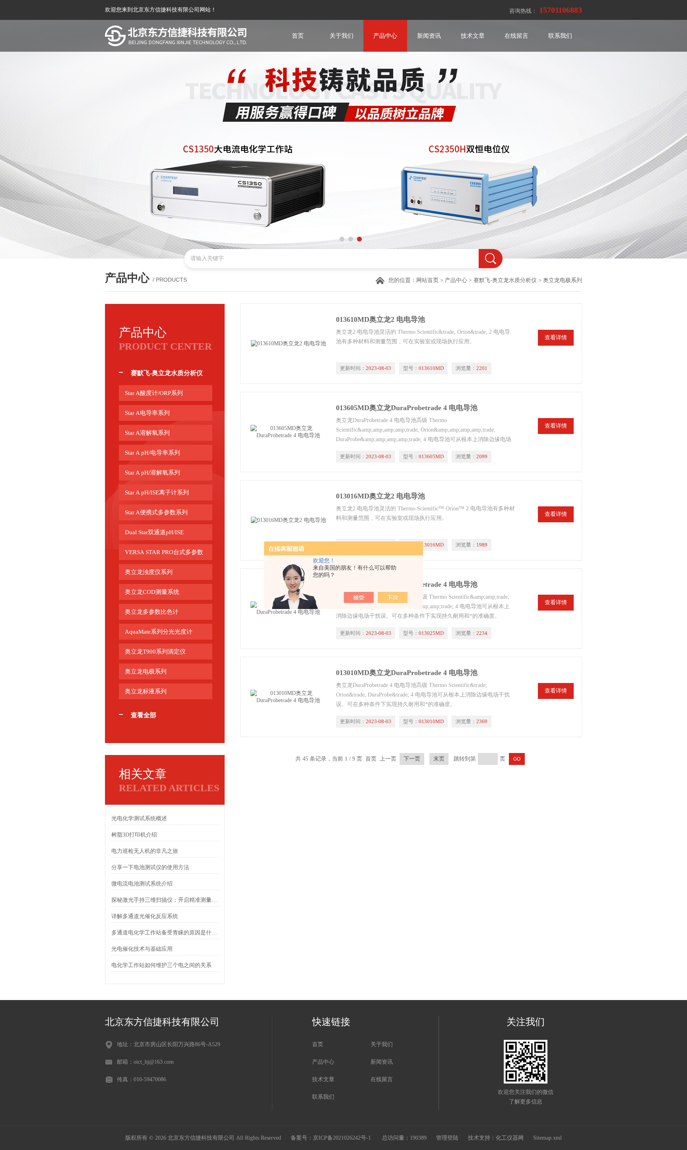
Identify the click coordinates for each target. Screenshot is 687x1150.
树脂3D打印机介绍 (134, 835)
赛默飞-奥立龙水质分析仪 (505, 280)
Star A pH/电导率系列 (152, 452)
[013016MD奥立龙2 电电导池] (288, 520)
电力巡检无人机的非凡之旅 (144, 851)
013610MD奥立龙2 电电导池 (380, 319)
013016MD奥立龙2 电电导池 (380, 496)
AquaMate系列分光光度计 (158, 632)
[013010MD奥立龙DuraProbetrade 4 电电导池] (288, 697)
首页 (298, 36)
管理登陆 (447, 1138)
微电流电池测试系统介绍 (142, 884)
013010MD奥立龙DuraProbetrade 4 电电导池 (406, 673)
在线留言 (516, 36)
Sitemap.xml (547, 1138)
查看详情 (556, 338)
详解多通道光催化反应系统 (144, 916)
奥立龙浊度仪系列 (149, 572)
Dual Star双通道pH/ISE (154, 532)
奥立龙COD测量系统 (152, 592)
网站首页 (427, 280)
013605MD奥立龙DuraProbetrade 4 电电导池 (406, 408)
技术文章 (473, 36)
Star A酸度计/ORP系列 (154, 393)
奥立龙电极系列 (146, 671)
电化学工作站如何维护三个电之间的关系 (161, 965)
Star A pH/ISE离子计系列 (157, 492)
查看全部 (143, 715)
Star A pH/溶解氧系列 (152, 472)
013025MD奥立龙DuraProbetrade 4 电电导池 (406, 584)
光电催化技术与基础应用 (142, 949)
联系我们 (560, 36)
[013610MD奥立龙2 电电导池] (288, 344)
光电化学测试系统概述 (139, 818)
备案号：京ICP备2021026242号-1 (332, 1138)
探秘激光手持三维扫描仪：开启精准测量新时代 (164, 900)
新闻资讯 (429, 36)
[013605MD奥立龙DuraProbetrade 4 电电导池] (288, 432)
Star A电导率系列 (147, 413)
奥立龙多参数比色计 (152, 612)
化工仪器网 (510, 1138)
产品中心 (385, 36)
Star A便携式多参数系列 (156, 512)
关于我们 (341, 36)
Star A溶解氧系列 (147, 433)
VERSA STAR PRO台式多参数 (164, 552)
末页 (438, 759)
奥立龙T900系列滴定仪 (155, 651)
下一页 (412, 759)
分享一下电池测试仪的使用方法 (150, 867)
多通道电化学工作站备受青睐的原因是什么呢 (164, 933)
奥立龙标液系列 (146, 691)
